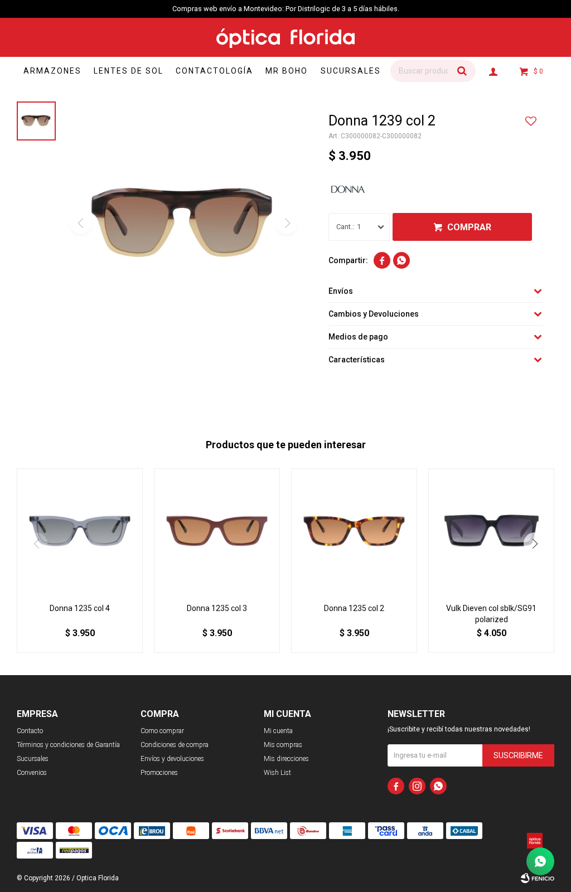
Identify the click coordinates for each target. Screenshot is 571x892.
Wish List (277, 773)
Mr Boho (286, 70)
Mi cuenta (278, 731)
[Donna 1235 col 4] (80, 531)
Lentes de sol (128, 70)
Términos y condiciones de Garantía (68, 745)
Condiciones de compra (175, 745)
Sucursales (351, 70)
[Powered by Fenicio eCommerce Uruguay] (537, 878)
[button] (462, 71)
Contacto (30, 731)
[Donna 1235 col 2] (354, 531)
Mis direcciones (286, 759)
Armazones (52, 70)
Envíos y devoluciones (172, 759)
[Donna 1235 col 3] (217, 531)
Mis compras (283, 745)
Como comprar (162, 731)
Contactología (214, 70)
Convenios (32, 773)
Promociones (159, 773)
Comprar (469, 227)
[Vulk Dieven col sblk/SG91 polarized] (491, 531)
